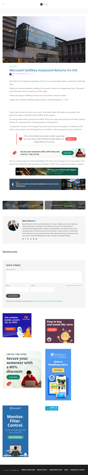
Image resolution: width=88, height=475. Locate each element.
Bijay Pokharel (16, 73)
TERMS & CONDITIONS (28, 470)
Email (33, 285)
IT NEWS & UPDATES (68, 203)
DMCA (66, 470)
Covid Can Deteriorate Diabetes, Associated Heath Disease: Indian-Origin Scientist (25, 206)
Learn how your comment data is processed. (47, 301)
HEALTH (15, 203)
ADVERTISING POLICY (55, 470)
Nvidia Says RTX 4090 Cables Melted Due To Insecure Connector (62, 206)
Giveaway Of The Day (77, 470)
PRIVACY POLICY (42, 470)
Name (8, 285)
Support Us (71, 139)
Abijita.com (16, 470)
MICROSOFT (13, 66)
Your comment (11, 269)
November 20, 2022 (24, 73)
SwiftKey (43, 81)
